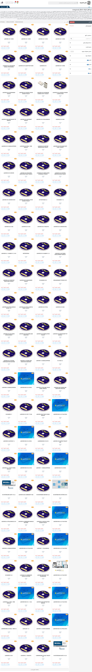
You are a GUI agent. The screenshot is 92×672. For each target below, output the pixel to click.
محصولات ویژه (88, 56)
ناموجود (71, 51)
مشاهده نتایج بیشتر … (34, 669)
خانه (89, 7)
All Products (2, 22)
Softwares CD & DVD (10, 22)
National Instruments (19, 22)
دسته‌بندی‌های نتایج (87, 43)
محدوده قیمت (88, 47)
